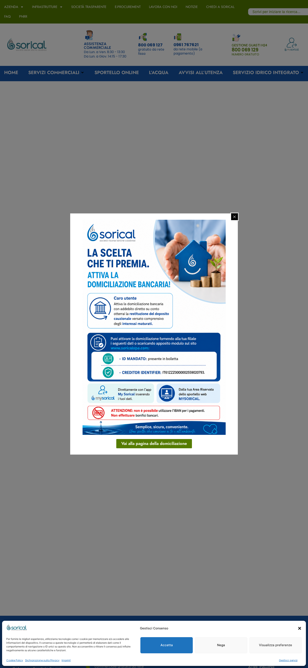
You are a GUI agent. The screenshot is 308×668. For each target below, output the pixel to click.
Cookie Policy (14, 660)
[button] (300, 628)
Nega (221, 645)
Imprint (66, 660)
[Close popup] (234, 216)
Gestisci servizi (288, 660)
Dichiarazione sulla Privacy (42, 660)
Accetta (166, 645)
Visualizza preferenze (275, 645)
